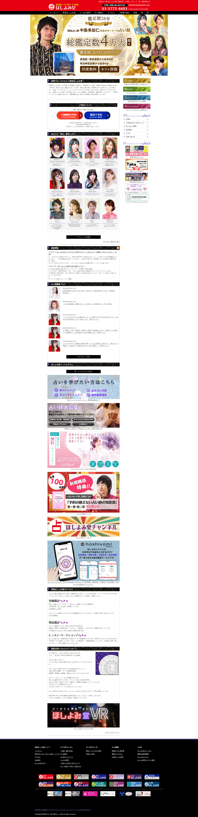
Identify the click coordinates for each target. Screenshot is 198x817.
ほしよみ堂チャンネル (83, 538)
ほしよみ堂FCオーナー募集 (146, 760)
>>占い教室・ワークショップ (68, 643)
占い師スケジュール (66, 757)
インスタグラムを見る (84, 371)
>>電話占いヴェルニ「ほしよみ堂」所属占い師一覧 (66, 630)
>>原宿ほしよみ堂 (55, 609)
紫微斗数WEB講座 (143, 754)
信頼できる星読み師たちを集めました (137, 84)
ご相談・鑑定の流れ (66, 751)
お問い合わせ (130, 137)
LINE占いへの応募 (117, 757)
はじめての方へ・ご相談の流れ (136, 93)
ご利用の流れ (124, 13)
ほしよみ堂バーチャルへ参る (83, 728)
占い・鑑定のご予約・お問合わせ (70, 766)
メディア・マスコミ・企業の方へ (137, 110)
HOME (128, 119)
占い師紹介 (98, 13)
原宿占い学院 (90, 754)
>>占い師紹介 (53, 615)
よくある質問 (84, 13)
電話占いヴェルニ (117, 754)
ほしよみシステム (143, 757)
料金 (135, 13)
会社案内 (129, 130)
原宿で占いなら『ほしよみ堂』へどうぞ (47, 754)
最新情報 (54, 248)
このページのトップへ (112, 732)
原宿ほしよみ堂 (69, 13)
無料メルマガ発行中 (137, 171)
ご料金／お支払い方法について (70, 763)
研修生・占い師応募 (118, 751)
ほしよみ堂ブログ (40, 763)
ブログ (128, 133)
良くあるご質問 (131, 126)
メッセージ (54, 13)
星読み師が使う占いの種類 (137, 101)
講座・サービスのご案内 (93, 751)
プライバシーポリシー (61, 810)
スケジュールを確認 (83, 237)
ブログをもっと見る (83, 357)
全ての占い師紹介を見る (111, 241)
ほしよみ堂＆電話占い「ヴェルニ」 (137, 192)
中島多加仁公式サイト (136, 182)
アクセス (111, 13)
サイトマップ (74, 810)
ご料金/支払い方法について (135, 123)
